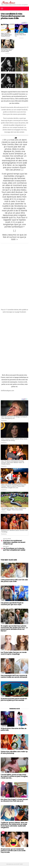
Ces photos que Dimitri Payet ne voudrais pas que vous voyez (12, 603)
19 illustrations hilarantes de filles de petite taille (13, 729)
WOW (3, 577)
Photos (4, 749)
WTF (3, 649)
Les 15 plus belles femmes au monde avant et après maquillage (14, 653)
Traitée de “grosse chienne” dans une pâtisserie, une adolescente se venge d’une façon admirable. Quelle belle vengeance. (14, 825)
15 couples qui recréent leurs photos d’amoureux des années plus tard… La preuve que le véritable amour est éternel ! (14, 628)
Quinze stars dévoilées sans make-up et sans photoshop (14, 752)
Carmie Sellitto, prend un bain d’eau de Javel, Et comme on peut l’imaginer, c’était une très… (14, 776)
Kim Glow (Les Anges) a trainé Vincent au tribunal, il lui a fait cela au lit (14, 800)
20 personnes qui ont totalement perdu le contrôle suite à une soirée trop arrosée (13, 850)
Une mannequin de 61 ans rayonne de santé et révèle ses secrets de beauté (14, 676)
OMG (3, 772)
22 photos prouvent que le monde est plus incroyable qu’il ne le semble (14, 699)
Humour (4, 725)
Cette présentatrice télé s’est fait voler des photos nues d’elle (14, 580)
